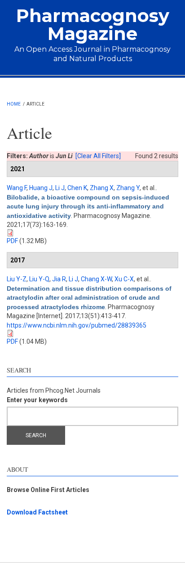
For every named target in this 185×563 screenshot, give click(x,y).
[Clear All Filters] (98, 156)
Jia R (59, 279)
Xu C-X (124, 279)
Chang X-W (96, 279)
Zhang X (102, 187)
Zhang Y (128, 187)
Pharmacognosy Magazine (92, 24)
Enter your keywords (37, 399)
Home (14, 104)
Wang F (16, 187)
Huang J (41, 187)
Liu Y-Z (16, 279)
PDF (12, 240)
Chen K (77, 187)
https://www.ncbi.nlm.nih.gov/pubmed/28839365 (76, 325)
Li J (60, 187)
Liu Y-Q (39, 279)
